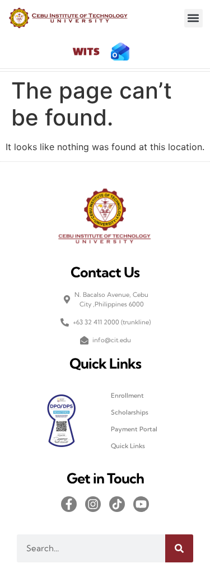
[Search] (179, 548)
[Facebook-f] (69, 504)
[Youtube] (141, 504)
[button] (193, 18)
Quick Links (128, 446)
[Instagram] (93, 504)
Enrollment (127, 395)
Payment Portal (134, 429)
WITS (86, 53)
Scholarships (129, 412)
